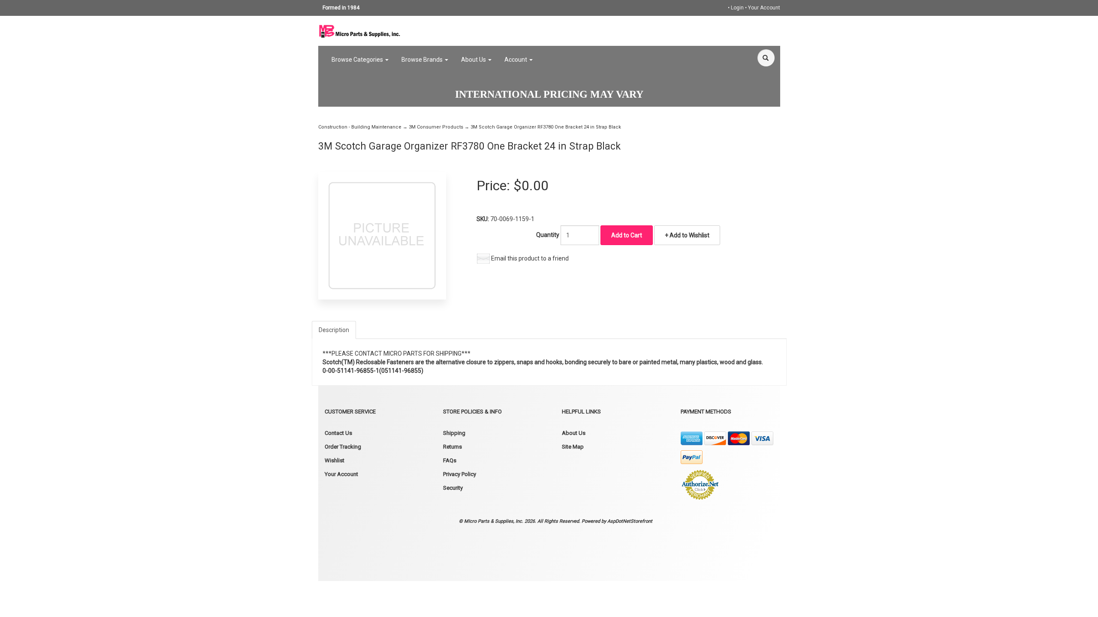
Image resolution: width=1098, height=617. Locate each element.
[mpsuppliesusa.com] (359, 30)
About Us (474, 59)
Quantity (547, 234)
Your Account (764, 8)
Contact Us (338, 433)
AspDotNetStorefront (629, 521)
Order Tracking (343, 446)
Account (516, 59)
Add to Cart (626, 235)
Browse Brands (422, 59)
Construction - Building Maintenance (359, 127)
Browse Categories (358, 59)
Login (737, 8)
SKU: (483, 219)
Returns (452, 446)
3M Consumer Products (436, 127)
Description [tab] (334, 329)
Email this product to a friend (530, 258)
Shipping (454, 433)
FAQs (449, 460)
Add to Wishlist (688, 235)
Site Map (573, 446)
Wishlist (334, 460)
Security (453, 488)
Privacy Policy (459, 474)
